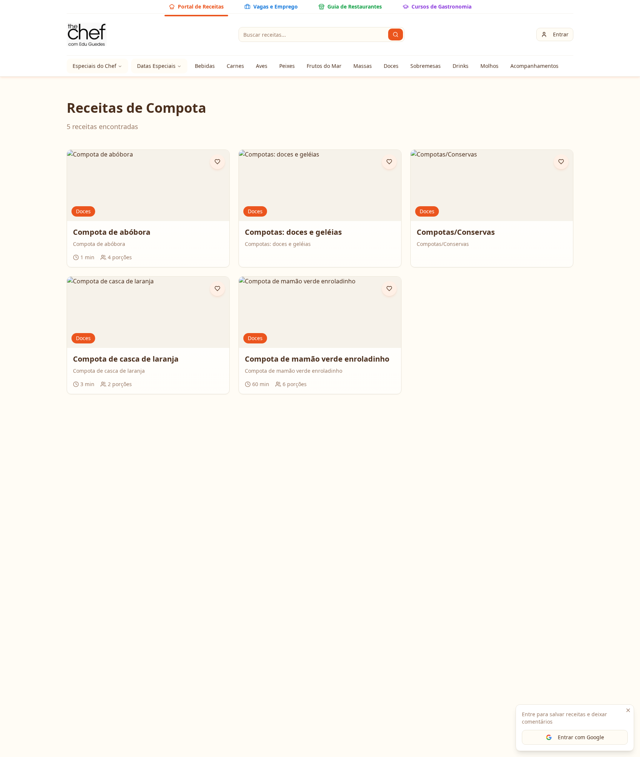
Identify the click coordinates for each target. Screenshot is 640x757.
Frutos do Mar (324, 65)
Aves (261, 65)
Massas (362, 65)
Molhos (489, 65)
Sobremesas (425, 65)
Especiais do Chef (94, 65)
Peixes (287, 65)
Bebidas (205, 65)
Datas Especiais (156, 65)
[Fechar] (628, 710)
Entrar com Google (581, 737)
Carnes (235, 65)
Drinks (461, 65)
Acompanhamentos (534, 65)
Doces (391, 65)
